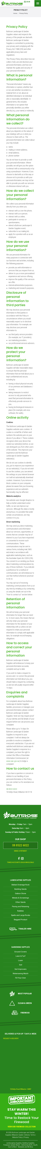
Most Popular (25, 993)
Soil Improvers (20, 969)
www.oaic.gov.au (12, 761)
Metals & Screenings (20, 898)
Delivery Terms (29, 1135)
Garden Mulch (15, 1145)
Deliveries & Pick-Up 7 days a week (20, 1033)
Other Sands (20, 902)
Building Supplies (28, 1143)
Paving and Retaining (20, 906)
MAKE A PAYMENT (20, 851)
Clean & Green (25, 1003)
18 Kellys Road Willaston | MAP (20, 1089)
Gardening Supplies (20, 947)
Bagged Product (20, 919)
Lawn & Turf (20, 956)
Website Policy (17, 1137)
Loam (20, 960)
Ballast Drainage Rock (20, 885)
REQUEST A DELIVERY (11, 1038)
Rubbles (20, 911)
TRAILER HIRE (24, 929)
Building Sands (20, 889)
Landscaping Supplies (20, 880)
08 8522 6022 (11, 789)
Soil (20, 965)
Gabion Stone (20, 893)
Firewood (25, 1012)
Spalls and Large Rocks (20, 915)
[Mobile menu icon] (37, 3)
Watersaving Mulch (20, 973)
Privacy (26, 1137)
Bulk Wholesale (27, 862)
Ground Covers (20, 952)
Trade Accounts (13, 862)
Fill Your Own (20, 978)
